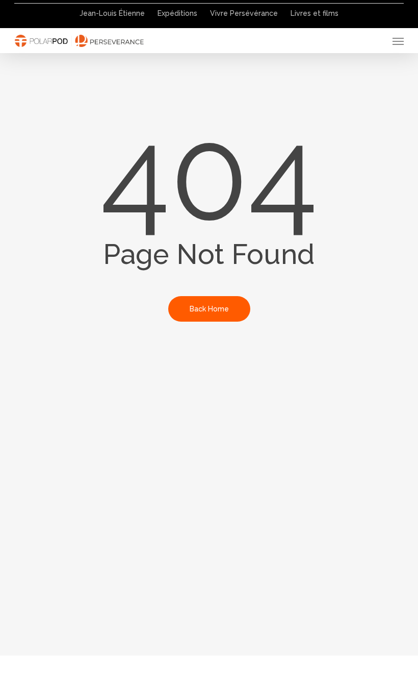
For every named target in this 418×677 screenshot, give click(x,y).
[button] (398, 41)
